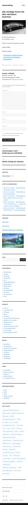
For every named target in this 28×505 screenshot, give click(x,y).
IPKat (5, 314)
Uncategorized (8, 294)
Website (4, 126)
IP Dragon (6, 312)
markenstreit (16, 446)
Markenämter (7, 286)
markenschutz (7, 446)
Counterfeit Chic (8, 310)
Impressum (5, 222)
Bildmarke (6, 416)
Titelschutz (16, 455)
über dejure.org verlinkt (16, 79)
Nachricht (6, 292)
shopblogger (7, 358)
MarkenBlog (7, 5)
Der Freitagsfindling (9, 194)
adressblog (7, 344)
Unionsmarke (7, 458)
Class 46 (6, 308)
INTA (5, 394)
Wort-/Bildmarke (7, 470)
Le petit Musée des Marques (11, 318)
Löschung (19, 428)
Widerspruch (6, 464)
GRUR (5, 392)
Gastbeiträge (6, 491)
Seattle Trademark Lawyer (11, 326)
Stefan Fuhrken (7, 65)
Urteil (5, 296)
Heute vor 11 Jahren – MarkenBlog (13, 188)
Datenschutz (5, 226)
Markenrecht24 (8, 322)
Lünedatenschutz (9, 372)
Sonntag (5, 455)
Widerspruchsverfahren (9, 467)
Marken (22, 431)
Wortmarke (17, 470)
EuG (11, 422)
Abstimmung (7, 272)
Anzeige (6, 274)
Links (8, 428)
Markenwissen (8, 284)
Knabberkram (8, 59)
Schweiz (17, 452)
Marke (16, 431)
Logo (12, 428)
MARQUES (6, 398)
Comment (5, 90)
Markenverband (8, 396)
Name (4, 112)
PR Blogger (7, 356)
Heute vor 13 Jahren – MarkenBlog (13, 208)
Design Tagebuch (8, 350)
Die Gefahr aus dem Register (12, 57)
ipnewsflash (7, 370)
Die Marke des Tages (9, 190)
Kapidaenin (7, 354)
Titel (10, 455)
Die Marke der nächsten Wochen (13, 55)
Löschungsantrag (8, 431)
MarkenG (6, 374)
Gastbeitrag (7, 278)
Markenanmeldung (16, 434)
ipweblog (6, 316)
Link (5, 280)
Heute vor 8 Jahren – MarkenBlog (13, 202)
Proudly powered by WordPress (16, 500)
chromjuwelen (8, 346)
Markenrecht (6, 443)
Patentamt (12, 449)
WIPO (19, 467)
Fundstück (21, 65)
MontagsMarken (8, 290)
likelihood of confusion (10, 320)
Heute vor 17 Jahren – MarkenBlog (13, 196)
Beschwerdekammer (18, 413)
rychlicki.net (7, 324)
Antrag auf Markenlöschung (11, 410)
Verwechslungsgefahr (9, 461)
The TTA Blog (7, 330)
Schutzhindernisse (8, 452)
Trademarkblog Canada (10, 332)
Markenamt (6, 434)
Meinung (6, 288)
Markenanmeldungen (9, 437)
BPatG (12, 416)
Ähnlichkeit (6, 473)
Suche (4, 257)
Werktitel (19, 461)
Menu (23, 5)
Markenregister (16, 443)
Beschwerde (6, 413)
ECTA (5, 390)
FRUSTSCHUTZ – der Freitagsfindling (14, 210)
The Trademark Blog (9, 328)
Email (4, 119)
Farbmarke (20, 425)
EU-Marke (5, 422)
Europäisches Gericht (9, 425)
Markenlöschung (18, 440)
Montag (5, 449)
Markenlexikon (8, 376)
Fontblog (6, 352)
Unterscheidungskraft (18, 458)
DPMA (19, 419)
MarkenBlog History (9, 282)
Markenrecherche (7, 487)
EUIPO (16, 422)
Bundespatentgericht (9, 419)
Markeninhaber (7, 440)
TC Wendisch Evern (9, 378)
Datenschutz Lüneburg (10, 348)
